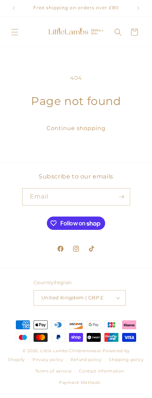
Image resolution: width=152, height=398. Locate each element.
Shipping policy (126, 359)
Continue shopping (76, 128)
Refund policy (85, 359)
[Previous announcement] (14, 8)
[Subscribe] (122, 196)
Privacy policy (47, 359)
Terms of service (53, 371)
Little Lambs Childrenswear (70, 350)
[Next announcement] (138, 8)
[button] (15, 32)
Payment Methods (79, 382)
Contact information (101, 371)
